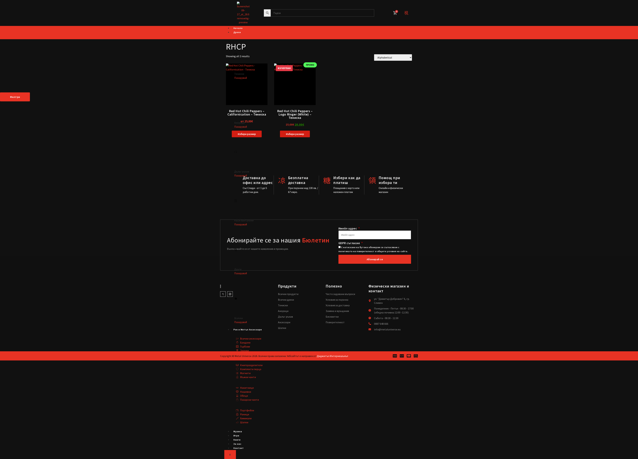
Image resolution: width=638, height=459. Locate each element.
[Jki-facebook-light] (223, 294)
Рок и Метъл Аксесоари (247, 329)
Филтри (15, 97)
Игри (236, 435)
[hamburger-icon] (409, 28)
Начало (238, 28)
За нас (237, 443)
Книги (237, 439)
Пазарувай (240, 77)
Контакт (238, 448)
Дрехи (237, 32)
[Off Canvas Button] (406, 13)
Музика (237, 431)
